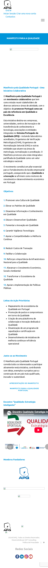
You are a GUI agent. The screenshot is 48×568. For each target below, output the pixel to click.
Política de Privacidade (31, 542)
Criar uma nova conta (26, 13)
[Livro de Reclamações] (32, 526)
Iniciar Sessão (9, 13)
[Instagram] (26, 556)
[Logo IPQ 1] (24, 489)
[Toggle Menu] (42, 20)
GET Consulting (30, 540)
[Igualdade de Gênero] (15, 532)
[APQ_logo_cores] (24, 468)
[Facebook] (17, 556)
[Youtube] (31, 556)
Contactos (16, 526)
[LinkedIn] (22, 556)
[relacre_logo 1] (24, 496)
